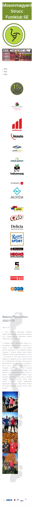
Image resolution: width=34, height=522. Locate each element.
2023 (5, 72)
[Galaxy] (14, 35)
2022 (5, 74)
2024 (5, 69)
